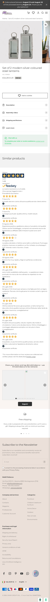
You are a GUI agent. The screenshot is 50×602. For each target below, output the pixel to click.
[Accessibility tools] (40, 600)
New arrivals (31, 516)
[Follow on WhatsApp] (27, 573)
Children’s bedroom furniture (34, 504)
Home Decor (31, 508)
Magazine (5, 506)
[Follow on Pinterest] (15, 573)
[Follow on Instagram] (9, 573)
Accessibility (6, 555)
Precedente (6, 193)
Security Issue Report (9, 540)
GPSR (4, 551)
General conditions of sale (11, 547)
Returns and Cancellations (11, 558)
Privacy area (6, 544)
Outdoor (30, 512)
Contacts (5, 502)
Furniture (30, 499)
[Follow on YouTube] (21, 573)
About (4, 499)
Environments (32, 519)
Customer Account (9, 513)
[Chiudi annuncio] (46, 4)
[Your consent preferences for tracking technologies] (46, 600)
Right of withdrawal (9, 536)
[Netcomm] (35, 573)
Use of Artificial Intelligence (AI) (11, 563)
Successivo (14, 193)
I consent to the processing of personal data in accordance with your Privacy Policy (23, 469)
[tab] (16, 398)
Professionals (7, 510)
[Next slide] (44, 385)
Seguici (25, 404)
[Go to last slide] (5, 385)
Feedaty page (31, 357)
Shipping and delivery (9, 533)
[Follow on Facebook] (3, 573)
